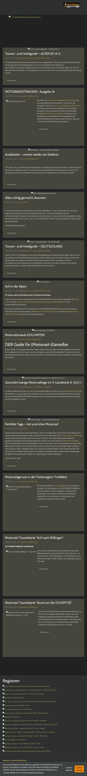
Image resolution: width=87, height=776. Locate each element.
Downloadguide (59, 486)
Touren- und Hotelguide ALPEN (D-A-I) (66, 106)
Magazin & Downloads (29, 96)
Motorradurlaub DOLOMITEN (25, 335)
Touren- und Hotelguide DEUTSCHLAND (62, 100)
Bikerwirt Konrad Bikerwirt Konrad (47, 312)
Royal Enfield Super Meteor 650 (54, 114)
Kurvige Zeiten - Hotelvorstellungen (35, 58)
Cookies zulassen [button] (79, 769)
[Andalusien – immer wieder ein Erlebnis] (43, 150)
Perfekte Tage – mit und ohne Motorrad (31, 424)
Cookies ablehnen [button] (69, 769)
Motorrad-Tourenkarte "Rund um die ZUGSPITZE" (38, 603)
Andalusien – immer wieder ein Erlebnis (31, 154)
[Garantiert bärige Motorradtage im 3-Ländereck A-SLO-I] (43, 378)
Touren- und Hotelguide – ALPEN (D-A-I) (32, 54)
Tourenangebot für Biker (70, 436)
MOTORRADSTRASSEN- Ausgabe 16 (30, 92)
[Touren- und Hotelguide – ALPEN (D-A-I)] (43, 49)
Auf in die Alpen (16, 286)
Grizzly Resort (73, 391)
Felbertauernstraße (69, 441)
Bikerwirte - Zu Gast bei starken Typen (35, 291)
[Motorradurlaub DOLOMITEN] (43, 330)
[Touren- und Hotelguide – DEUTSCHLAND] (43, 241)
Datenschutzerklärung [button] (35, 773)
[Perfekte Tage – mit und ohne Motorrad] (43, 419)
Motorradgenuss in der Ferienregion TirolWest (36, 477)
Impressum (6, 760)
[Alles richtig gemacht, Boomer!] (43, 193)
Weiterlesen (11, 81)
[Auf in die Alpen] (43, 281)
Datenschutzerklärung (19, 760)
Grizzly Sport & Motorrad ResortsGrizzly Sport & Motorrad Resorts (41, 302)
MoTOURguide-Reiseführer (30, 339)
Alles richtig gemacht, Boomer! (25, 198)
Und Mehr (24, 202)
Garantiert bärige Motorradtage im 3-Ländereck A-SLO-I (43, 382)
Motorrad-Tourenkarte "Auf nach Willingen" (34, 538)
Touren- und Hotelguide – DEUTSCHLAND (33, 246)
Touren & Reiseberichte (29, 159)
